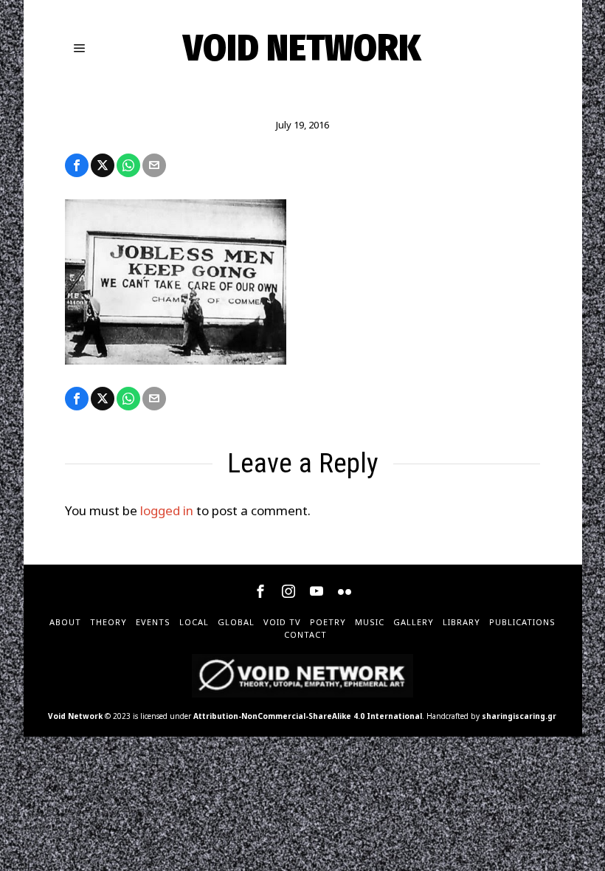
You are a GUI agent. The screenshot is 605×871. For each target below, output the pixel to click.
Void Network (75, 716)
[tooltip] (77, 165)
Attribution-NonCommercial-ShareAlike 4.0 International (307, 716)
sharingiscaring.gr (519, 716)
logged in (166, 510)
